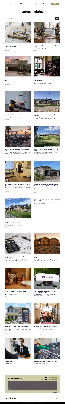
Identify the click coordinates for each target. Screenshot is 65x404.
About (30, 3)
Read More (7, 50)
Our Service (22, 3)
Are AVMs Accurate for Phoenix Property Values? (16, 326)
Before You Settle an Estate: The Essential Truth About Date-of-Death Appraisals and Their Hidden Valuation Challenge (46, 186)
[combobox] (30, 18)
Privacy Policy (41, 402)
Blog (37, 3)
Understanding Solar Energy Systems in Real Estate (45, 361)
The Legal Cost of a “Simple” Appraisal (14, 114)
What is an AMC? (9, 361)
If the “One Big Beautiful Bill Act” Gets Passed (15, 291)
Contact (44, 3)
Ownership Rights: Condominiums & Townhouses (45, 326)
